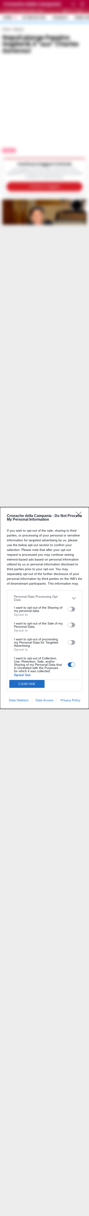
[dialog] (44, 608)
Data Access (44, 700)
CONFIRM (26, 684)
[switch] (71, 609)
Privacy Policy (70, 700)
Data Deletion (19, 700)
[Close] (80, 516)
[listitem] (44, 598)
